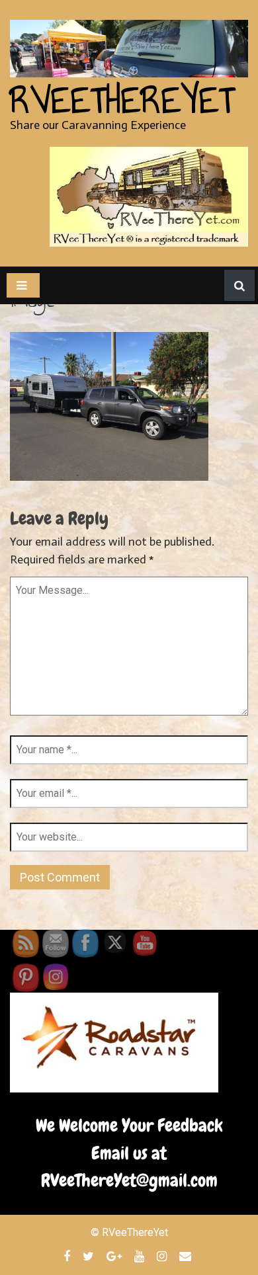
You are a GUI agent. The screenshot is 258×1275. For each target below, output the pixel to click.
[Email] (186, 1255)
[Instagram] (163, 1255)
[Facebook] (68, 1255)
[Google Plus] (116, 1255)
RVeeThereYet (122, 100)
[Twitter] (90, 1255)
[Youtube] (141, 1255)
